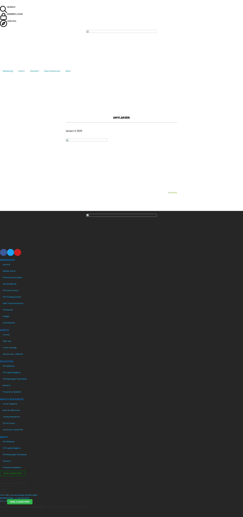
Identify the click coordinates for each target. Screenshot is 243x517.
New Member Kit (9, 284)
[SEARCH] (3, 9)
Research (7, 385)
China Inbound (9, 323)
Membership (8, 71)
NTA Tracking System (12, 297)
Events (22, 71)
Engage (6, 316)
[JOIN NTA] (3, 23)
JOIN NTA (11, 21)
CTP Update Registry (12, 372)
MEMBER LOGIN (15, 14)
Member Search (9, 271)
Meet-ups (7, 341)
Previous (173, 192)
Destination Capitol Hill (13, 429)
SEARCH (11, 7)
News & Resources (52, 71)
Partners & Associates (12, 277)
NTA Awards (8, 310)
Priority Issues (9, 423)
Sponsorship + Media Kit (13, 354)
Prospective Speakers (12, 392)
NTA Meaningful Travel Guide (15, 379)
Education (34, 71)
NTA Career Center (11, 290)
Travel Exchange (10, 347)
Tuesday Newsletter (11, 417)
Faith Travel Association (13, 303)
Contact (6, 334)
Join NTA (6, 264)
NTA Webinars (9, 366)
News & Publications (11, 410)
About (68, 71)
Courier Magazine (10, 404)
